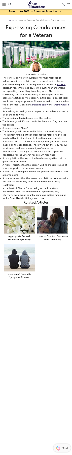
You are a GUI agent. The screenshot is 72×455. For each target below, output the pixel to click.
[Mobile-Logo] (36, 4)
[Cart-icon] (68, 5)
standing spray (40, 104)
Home (11, 20)
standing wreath (60, 104)
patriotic (60, 84)
